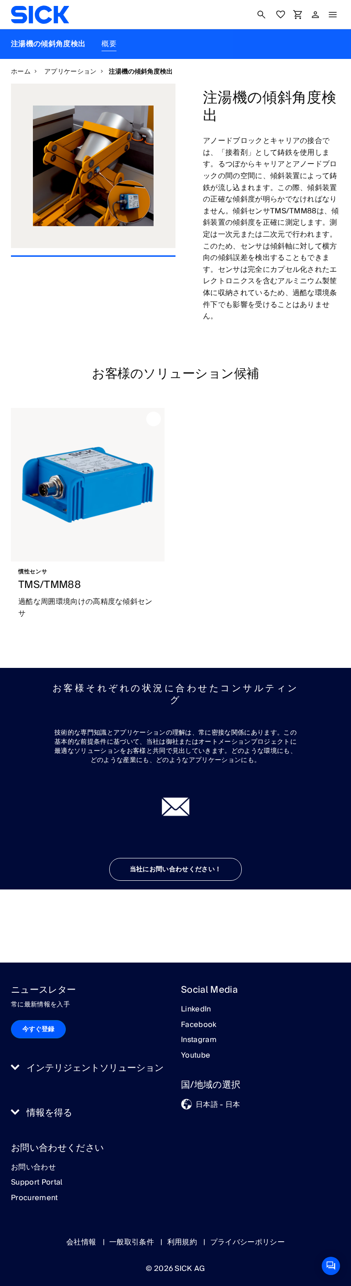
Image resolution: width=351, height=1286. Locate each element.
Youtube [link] (195, 1056)
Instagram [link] (199, 1040)
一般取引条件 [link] (132, 1242)
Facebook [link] (199, 1025)
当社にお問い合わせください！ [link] (175, 869)
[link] (40, 14)
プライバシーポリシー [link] (247, 1242)
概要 (109, 43)
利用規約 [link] (183, 1242)
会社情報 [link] (82, 1242)
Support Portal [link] (36, 1183)
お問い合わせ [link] (33, 1168)
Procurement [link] (34, 1198)
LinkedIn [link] (196, 1010)
